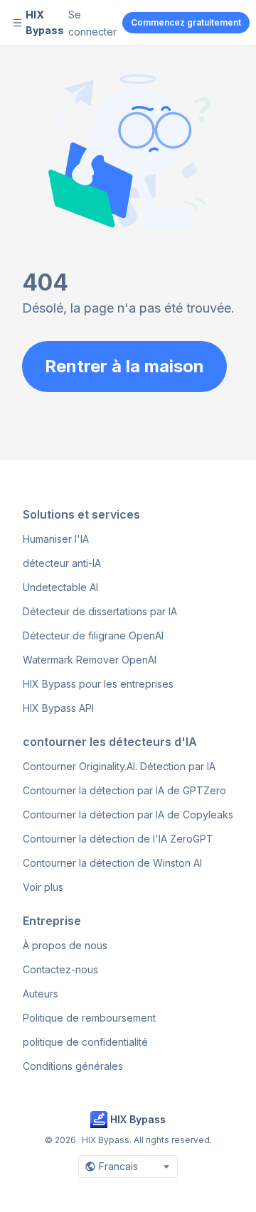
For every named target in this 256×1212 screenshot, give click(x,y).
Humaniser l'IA (56, 539)
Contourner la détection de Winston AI (112, 863)
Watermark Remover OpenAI (89, 660)
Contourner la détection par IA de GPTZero (124, 790)
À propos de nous (65, 945)
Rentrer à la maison (124, 366)
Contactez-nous (60, 969)
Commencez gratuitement (186, 22)
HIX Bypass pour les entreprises (98, 684)
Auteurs (40, 994)
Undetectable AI (60, 587)
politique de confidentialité (85, 1042)
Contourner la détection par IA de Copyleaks (128, 814)
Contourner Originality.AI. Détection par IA (119, 766)
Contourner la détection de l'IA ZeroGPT (118, 839)
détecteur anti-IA (62, 563)
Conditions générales (73, 1066)
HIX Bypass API (58, 708)
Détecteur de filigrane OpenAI (93, 635)
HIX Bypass (45, 22)
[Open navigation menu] (17, 23)
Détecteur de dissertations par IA (100, 611)
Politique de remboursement (89, 1018)
